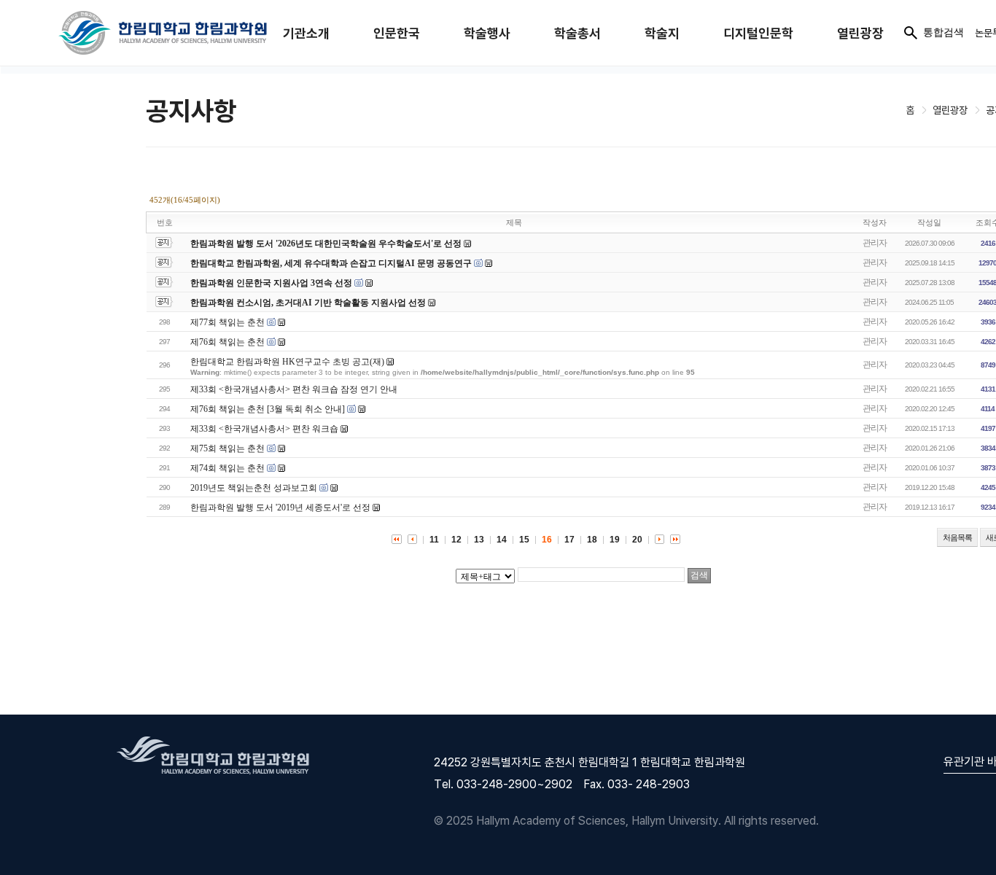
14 (502, 539)
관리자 (875, 243)
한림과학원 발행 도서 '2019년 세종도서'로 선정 (280, 507)
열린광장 (860, 33)
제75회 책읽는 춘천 (227, 448)
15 (524, 539)
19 (615, 539)
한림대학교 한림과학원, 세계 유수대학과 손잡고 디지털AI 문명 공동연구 (332, 263)
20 (637, 539)
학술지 (662, 33)
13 (479, 539)
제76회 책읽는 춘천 (227, 342)
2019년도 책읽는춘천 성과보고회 (253, 488)
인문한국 (396, 33)
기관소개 (306, 33)
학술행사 (487, 33)
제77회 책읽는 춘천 (227, 322)
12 (456, 539)
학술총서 (577, 33)
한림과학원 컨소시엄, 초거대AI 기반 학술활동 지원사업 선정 (308, 303)
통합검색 (943, 32)
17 (569, 539)
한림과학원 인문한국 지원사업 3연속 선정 (271, 283)
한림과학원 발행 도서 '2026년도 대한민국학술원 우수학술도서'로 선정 (326, 243)
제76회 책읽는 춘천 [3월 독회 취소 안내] (267, 409)
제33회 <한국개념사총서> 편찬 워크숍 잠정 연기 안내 (293, 389)
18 (592, 539)
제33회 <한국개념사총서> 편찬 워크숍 (264, 429)
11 (434, 539)
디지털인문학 (758, 33)
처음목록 (957, 537)
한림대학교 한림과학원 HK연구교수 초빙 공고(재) (287, 362)
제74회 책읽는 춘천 (227, 468)
